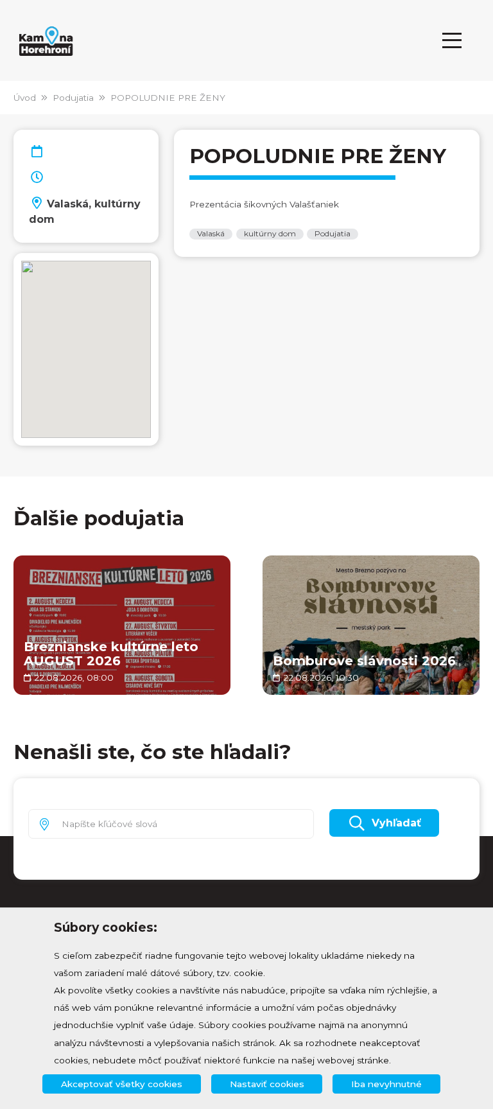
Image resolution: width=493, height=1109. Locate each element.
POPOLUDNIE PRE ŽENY (167, 97)
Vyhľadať (396, 823)
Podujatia (73, 97)
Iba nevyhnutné (386, 1084)
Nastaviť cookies (267, 1084)
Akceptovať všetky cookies (121, 1084)
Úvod (24, 97)
